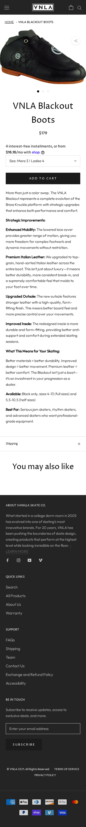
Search (12, 587)
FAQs (10, 639)
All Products (16, 595)
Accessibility (16, 683)
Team (10, 657)
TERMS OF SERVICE (66, 769)
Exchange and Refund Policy (29, 674)
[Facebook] (7, 560)
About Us (13, 604)
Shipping (12, 444)
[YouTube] (29, 560)
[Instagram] (18, 560)
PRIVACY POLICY (45, 775)
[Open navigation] (6, 7)
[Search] (79, 7)
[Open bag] (71, 7)
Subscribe (24, 744)
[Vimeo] (40, 560)
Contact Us (15, 665)
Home (9, 22)
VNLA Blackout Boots (35, 22)
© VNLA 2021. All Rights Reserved (28, 769)
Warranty (14, 613)
